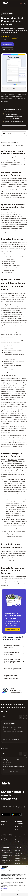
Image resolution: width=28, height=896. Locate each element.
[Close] (25, 425)
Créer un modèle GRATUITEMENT (14, 466)
